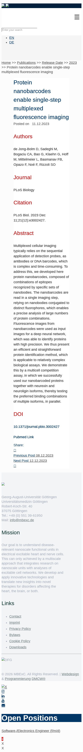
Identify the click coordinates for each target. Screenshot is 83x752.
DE (11, 42)
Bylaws (14, 635)
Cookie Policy (19, 641)
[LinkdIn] (3, 696)
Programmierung (18, 679)
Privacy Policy (20, 629)
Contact (15, 616)
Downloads (17, 647)
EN (11, 38)
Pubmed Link (24, 437)
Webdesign (70, 674)
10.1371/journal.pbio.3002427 (36, 427)
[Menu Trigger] (77, 17)
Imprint (14, 623)
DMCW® (38, 679)
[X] (4, 687)
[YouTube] (3, 701)
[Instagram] (3, 692)
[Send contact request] (3, 705)
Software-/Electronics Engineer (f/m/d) (31, 731)
